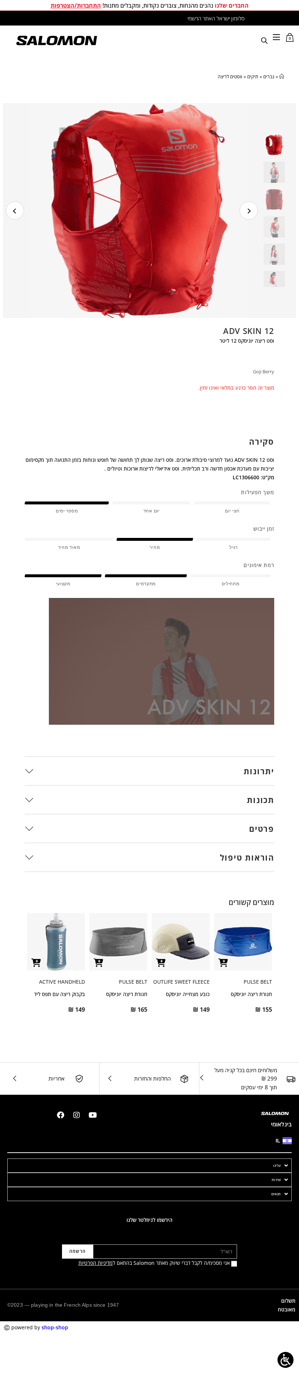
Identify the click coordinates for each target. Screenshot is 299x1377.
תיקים (252, 76)
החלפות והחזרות (152, 1078)
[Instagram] (76, 1115)
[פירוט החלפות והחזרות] (184, 1079)
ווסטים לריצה (230, 76)
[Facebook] (60, 1115)
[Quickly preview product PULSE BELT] (223, 963)
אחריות (56, 1078)
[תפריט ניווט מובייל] (276, 37)
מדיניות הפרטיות (95, 1262)
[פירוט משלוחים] (291, 1079)
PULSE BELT (258, 981)
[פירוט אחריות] (79, 1079)
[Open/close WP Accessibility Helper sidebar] (285, 1360)
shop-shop (55, 1327)
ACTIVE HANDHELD (62, 981)
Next (249, 210)
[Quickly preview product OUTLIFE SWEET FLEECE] (161, 963)
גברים (268, 76)
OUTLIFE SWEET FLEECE (181, 981)
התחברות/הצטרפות (76, 5)
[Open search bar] (264, 40)
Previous (15, 210)
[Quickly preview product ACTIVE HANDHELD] (36, 963)
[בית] (281, 76)
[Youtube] (92, 1115)
